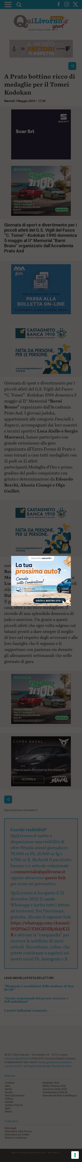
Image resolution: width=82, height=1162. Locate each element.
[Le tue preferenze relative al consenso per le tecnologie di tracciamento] (75, 1155)
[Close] (71, 556)
